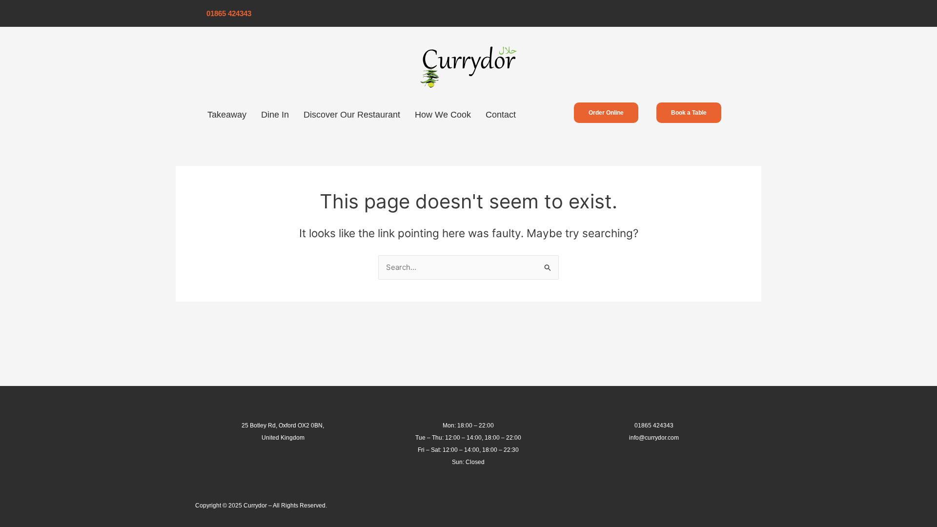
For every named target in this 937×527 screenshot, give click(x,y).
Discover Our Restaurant (352, 115)
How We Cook (443, 115)
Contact (501, 115)
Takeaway (226, 115)
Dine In (275, 115)
